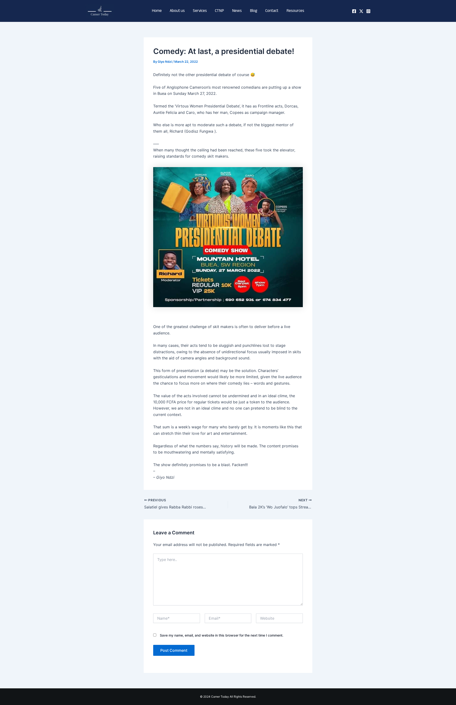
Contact (271, 11)
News (237, 11)
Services (200, 11)
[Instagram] (368, 11)
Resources (295, 11)
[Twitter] (361, 11)
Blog (253, 11)
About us (177, 11)
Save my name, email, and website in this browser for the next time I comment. (221, 635)
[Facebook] (354, 11)
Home (157, 11)
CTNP (219, 11)
